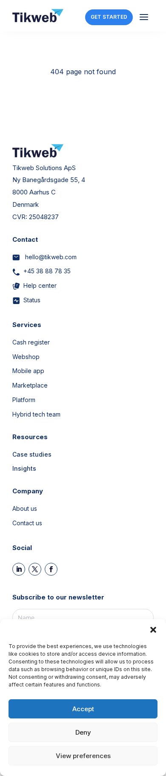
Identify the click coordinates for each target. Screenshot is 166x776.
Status (31, 300)
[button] (153, 629)
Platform (23, 399)
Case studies (32, 454)
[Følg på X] (35, 569)
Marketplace (30, 385)
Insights (24, 468)
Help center (40, 285)
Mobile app (28, 370)
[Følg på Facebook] (51, 569)
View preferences (83, 756)
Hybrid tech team (36, 414)
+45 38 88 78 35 (47, 271)
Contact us (27, 523)
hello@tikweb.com (50, 257)
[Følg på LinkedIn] (18, 569)
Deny (83, 732)
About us (24, 508)
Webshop (26, 356)
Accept (83, 709)
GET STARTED (109, 17)
